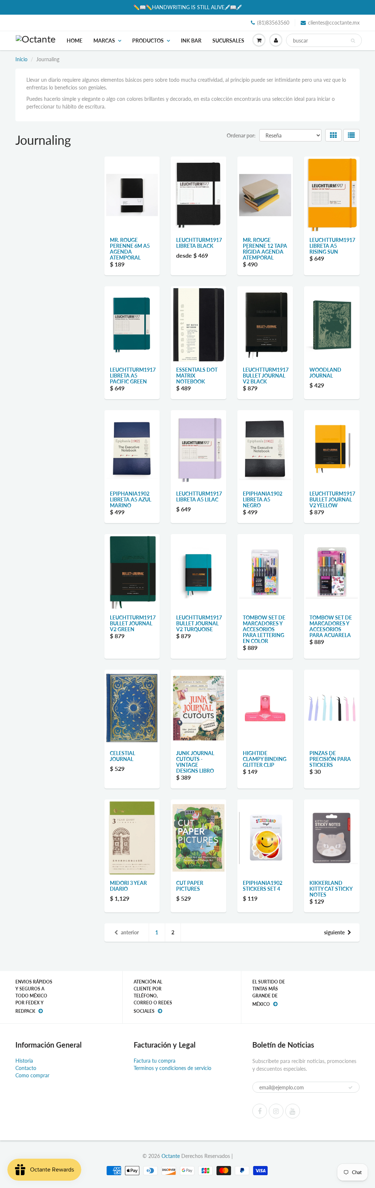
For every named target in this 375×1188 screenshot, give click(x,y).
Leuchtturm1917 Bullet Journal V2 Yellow (332, 499)
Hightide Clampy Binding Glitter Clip (264, 759)
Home (74, 40)
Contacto (25, 1068)
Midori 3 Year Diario (128, 886)
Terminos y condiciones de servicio (172, 1068)
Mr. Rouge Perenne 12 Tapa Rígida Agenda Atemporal (265, 249)
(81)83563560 (273, 22)
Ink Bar (191, 40)
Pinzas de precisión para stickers (330, 759)
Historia (24, 1061)
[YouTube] (292, 1111)
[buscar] (352, 41)
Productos (148, 40)
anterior (130, 932)
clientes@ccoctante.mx (334, 22)
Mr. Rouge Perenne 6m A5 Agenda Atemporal (130, 249)
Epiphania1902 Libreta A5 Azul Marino (130, 499)
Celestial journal (122, 756)
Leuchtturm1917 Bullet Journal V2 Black (266, 376)
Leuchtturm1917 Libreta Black (199, 243)
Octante (170, 1156)
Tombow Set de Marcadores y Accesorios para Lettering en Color (264, 629)
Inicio (21, 59)
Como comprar (32, 1075)
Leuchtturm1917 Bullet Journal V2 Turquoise (199, 623)
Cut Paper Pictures (189, 886)
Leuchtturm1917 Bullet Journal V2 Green (133, 623)
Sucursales (228, 40)
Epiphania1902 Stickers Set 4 (262, 886)
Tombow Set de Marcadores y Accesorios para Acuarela (330, 626)
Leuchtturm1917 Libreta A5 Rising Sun (332, 246)
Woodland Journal (325, 373)
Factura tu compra (154, 1061)
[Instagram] (276, 1111)
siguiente (334, 932)
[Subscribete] (350, 1087)
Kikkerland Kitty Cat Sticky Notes (330, 889)
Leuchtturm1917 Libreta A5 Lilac (199, 496)
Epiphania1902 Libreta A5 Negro (262, 499)
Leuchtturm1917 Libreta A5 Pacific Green (133, 376)
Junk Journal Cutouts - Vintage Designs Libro (195, 762)
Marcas (104, 40)
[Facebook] (259, 1111)
